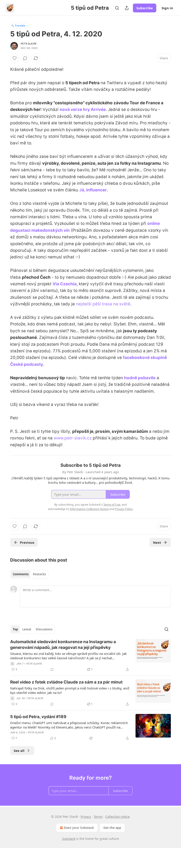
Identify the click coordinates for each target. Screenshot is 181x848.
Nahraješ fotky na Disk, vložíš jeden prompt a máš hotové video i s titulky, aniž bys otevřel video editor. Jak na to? (69, 690)
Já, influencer (93, 189)
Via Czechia (65, 283)
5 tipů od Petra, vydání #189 (38, 716)
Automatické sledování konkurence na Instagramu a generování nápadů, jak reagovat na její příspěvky (63, 644)
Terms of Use (111, 504)
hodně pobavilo (140, 377)
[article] (90, 655)
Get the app (112, 828)
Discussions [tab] (44, 629)
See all (19, 750)
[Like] (14, 58)
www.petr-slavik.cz (73, 438)
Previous (27, 542)
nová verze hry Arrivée (83, 109)
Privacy (86, 816)
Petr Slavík (28, 43)
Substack (68, 839)
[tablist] (29, 574)
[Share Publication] (126, 8)
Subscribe (144, 8)
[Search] (117, 8)
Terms (98, 816)
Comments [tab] (20, 574)
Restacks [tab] (39, 574)
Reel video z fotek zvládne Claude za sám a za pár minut (66, 682)
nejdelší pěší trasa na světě (103, 303)
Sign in (167, 8)
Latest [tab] (26, 629)
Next (157, 542)
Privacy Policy (124, 509)
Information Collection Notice (89, 509)
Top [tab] (15, 629)
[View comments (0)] (25, 58)
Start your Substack (79, 828)
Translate (20, 25)
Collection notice (117, 816)
